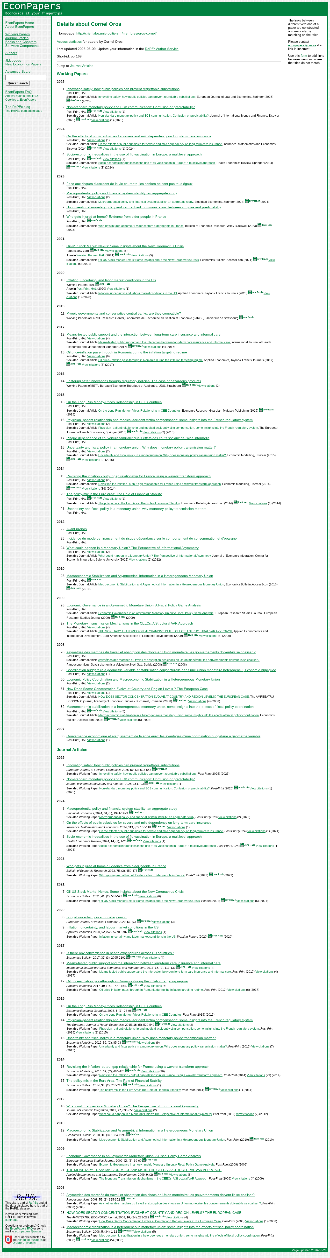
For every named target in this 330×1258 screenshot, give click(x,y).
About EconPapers (19, 26)
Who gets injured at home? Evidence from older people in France (116, 216)
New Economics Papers (23, 64)
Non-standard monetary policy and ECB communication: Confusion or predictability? (130, 107)
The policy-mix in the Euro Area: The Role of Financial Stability (114, 494)
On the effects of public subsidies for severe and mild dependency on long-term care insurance (138, 136)
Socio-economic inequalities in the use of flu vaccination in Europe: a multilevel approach (134, 154)
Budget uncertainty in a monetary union (96, 917)
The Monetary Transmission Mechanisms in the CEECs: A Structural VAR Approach (129, 623)
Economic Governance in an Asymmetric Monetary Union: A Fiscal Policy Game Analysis (133, 605)
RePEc (33, 1202)
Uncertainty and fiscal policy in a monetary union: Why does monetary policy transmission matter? (141, 447)
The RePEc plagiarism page (23, 110)
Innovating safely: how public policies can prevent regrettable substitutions (122, 89)
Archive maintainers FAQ (21, 95)
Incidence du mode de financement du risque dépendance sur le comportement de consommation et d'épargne (151, 538)
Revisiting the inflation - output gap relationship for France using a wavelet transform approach (138, 476)
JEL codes (13, 60)
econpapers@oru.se (302, 45)
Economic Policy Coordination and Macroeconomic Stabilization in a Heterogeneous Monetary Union (143, 679)
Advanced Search (18, 71)
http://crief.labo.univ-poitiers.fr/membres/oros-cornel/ (116, 33)
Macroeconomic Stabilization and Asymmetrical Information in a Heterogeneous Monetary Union (139, 576)
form (304, 55)
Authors (11, 53)
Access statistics (69, 41)
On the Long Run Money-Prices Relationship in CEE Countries (114, 402)
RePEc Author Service (162, 49)
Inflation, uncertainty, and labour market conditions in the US (137, 293)
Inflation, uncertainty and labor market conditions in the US (111, 280)
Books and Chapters (20, 42)
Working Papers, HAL (91, 255)
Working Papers (17, 34)
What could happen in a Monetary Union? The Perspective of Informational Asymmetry (132, 548)
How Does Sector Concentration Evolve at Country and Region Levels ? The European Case (137, 689)
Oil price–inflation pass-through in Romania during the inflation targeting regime (150, 360)
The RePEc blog (17, 107)
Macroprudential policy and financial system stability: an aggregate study (121, 193)
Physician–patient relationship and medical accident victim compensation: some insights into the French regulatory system (159, 420)
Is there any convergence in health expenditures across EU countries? (120, 953)
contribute (11, 1219)
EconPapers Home (19, 23)
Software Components (22, 46)
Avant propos (76, 529)
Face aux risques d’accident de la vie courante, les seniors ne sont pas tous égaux (129, 184)
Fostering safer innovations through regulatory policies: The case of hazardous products (133, 381)
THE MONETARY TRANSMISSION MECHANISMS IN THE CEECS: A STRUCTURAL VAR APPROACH (165, 631)
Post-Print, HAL (87, 288)
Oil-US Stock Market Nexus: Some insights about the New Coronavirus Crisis (125, 246)
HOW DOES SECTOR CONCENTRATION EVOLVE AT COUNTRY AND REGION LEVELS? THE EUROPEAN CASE (173, 696)
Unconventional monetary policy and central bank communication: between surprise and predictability (143, 207)
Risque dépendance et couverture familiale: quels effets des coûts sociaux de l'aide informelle (137, 438)
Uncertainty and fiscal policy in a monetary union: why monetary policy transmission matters (136, 509)
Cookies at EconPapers (20, 99)
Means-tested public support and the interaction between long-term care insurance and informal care (143, 334)
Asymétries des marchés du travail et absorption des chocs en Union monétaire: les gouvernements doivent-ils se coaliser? (178, 660)
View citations (112, 111)
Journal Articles (17, 38)
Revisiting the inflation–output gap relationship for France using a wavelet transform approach (159, 484)
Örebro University (24, 1242)
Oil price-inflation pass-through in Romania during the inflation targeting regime (126, 352)
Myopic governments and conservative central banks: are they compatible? (123, 313)
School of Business (30, 1239)
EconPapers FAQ (18, 92)
